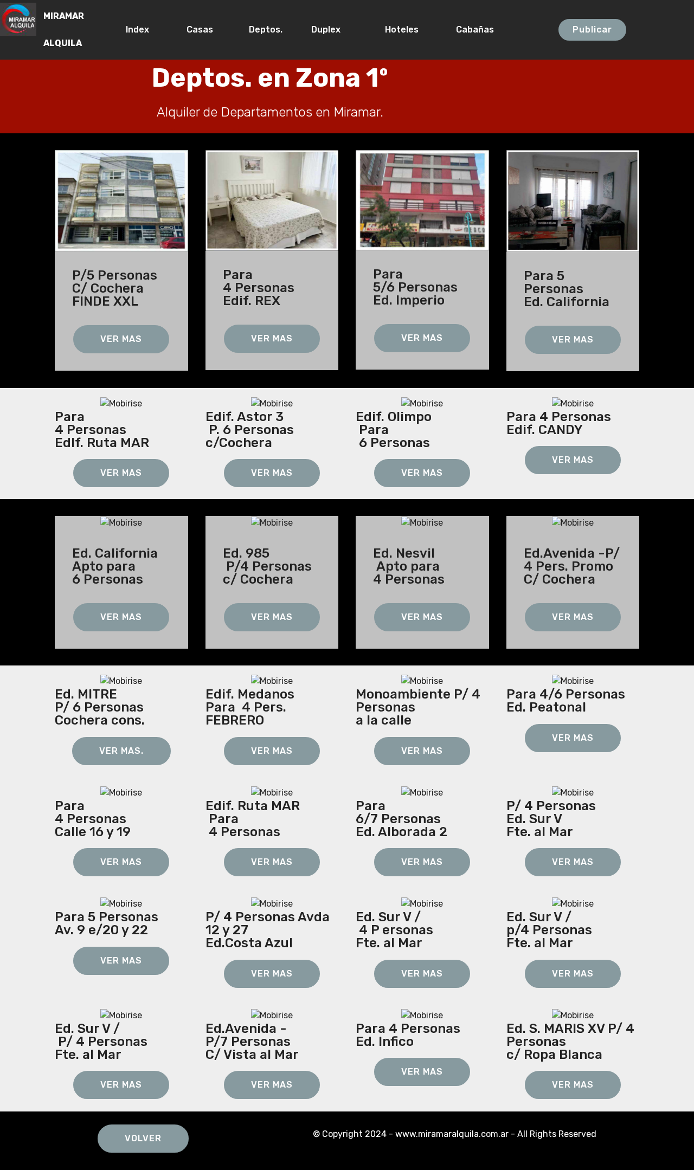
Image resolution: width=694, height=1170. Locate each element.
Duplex (333, 29)
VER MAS (121, 339)
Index (142, 29)
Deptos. (265, 29)
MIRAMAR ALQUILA (63, 29)
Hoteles (406, 29)
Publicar (592, 29)
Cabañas (496, 29)
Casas (203, 29)
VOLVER (143, 1138)
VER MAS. (121, 751)
